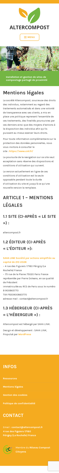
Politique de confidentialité (19, 403)
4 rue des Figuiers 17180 (17, 431)
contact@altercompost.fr (27, 427)
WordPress (24, 334)
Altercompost (29, 27)
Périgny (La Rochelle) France (19, 435)
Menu (31, 37)
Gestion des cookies (15, 394)
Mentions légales (13, 386)
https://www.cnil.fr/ (21, 151)
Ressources (10, 378)
